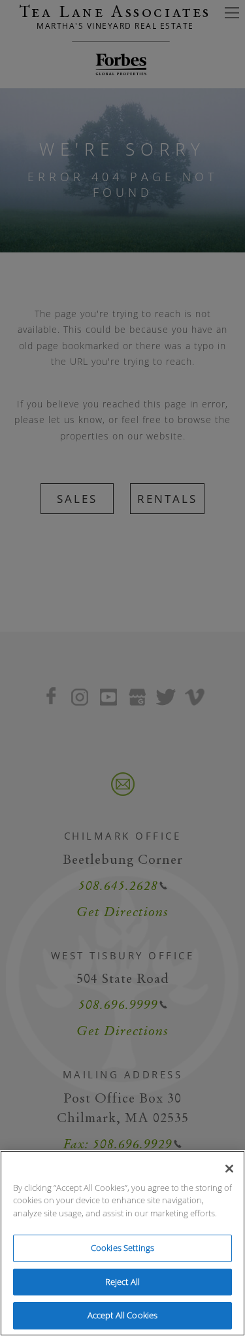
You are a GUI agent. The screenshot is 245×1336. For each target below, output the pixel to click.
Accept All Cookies (122, 1315)
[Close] (229, 1168)
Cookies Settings (122, 1248)
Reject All (122, 1282)
